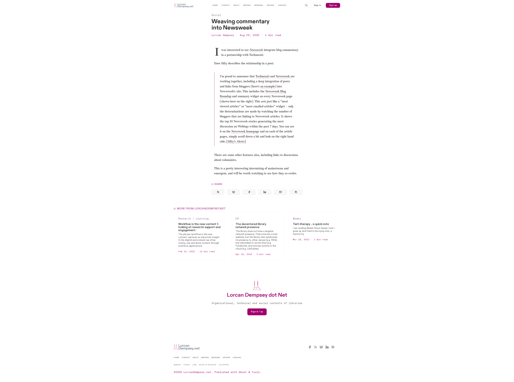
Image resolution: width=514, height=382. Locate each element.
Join (194, 365)
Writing (247, 5)
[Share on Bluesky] (233, 192)
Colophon (224, 365)
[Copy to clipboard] (296, 192)
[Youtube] (333, 347)
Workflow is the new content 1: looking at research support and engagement (199, 227)
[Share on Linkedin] (264, 192)
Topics (186, 365)
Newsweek (256, 50)
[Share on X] (217, 192)
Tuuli (256, 372)
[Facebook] (309, 347)
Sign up (333, 5)
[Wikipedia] (338, 347)
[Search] (306, 5)
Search (177, 365)
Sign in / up (257, 311)
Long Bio (282, 5)
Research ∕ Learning (193, 218)
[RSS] (315, 347)
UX (237, 218)
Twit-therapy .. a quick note (311, 224)
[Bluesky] (321, 347)
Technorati (262, 76)
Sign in (317, 5)
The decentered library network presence (251, 225)
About (236, 5)
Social (216, 15)
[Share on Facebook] (249, 192)
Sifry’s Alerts (236, 141)
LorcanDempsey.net (197, 372)
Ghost (243, 372)
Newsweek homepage (245, 131)
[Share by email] (280, 192)
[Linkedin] (327, 347)
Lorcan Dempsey (222, 35)
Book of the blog (207, 365)
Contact (225, 5)
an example (267, 86)
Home (215, 5)
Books (297, 218)
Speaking (258, 5)
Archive (270, 5)
